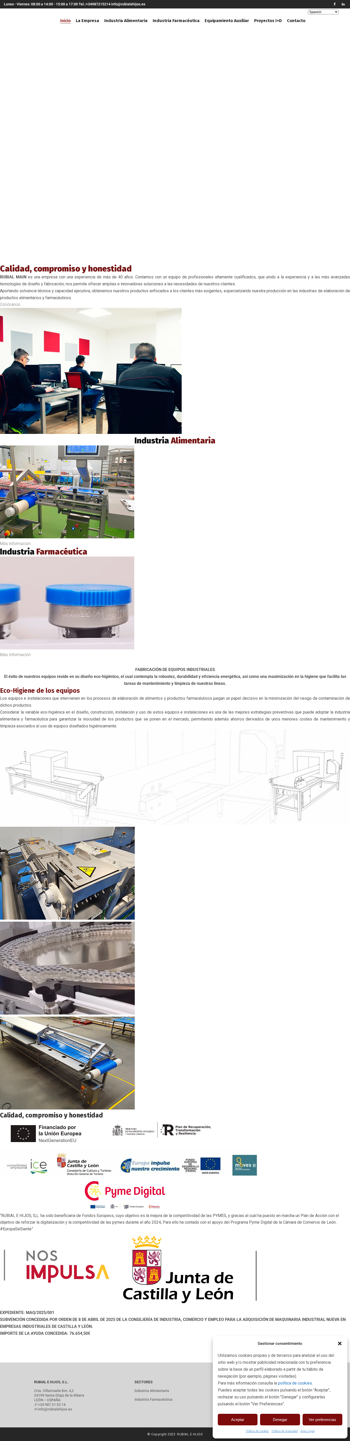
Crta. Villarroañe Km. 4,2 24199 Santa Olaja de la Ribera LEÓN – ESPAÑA (59, 1395)
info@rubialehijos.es (128, 4)
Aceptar (237, 1419)
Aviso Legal (307, 1431)
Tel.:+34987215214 (94, 4)
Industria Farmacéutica (153, 1399)
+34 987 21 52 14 (52, 1405)
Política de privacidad (285, 1431)
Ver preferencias (322, 1419)
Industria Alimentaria (152, 1391)
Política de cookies (257, 1431)
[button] (339, 1343)
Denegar (280, 1419)
